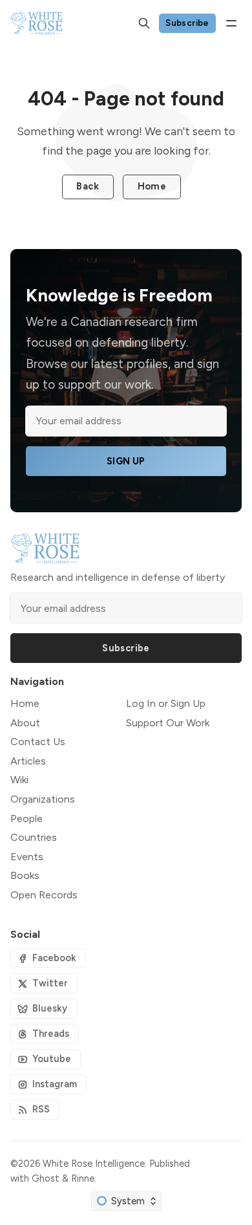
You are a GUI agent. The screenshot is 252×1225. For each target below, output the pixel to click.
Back (87, 186)
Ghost (45, 1178)
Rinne (82, 1178)
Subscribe (187, 22)
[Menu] (231, 23)
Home (152, 186)
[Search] (144, 23)
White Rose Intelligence (94, 1163)
